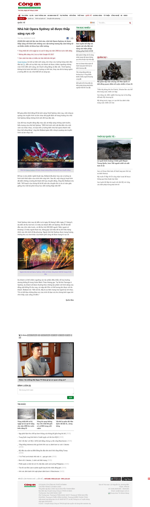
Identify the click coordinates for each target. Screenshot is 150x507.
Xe (121, 15)
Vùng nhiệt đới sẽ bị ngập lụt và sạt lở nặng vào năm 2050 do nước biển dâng (45, 51)
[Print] (72, 38)
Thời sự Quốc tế (40, 18)
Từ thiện (107, 15)
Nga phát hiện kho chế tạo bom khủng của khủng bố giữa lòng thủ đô (42, 433)
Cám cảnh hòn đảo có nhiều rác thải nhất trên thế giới (37, 58)
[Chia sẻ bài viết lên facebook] (68, 38)
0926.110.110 (55, 479)
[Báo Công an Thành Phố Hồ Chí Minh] (19, 14)
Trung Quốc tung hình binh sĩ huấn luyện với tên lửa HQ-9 (38, 437)
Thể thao (80, 15)
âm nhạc (61, 335)
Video (126, 15)
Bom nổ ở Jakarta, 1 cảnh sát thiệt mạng (33, 460)
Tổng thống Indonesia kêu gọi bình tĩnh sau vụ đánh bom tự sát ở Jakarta (44, 444)
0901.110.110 (65, 479)
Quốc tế (89, 15)
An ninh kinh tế (52, 15)
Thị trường (64, 15)
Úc (24, 64)
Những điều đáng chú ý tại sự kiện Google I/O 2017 (36, 54)
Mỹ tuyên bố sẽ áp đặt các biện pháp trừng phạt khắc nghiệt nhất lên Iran (84, 85)
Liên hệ (40, 479)
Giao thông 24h (40, 15)
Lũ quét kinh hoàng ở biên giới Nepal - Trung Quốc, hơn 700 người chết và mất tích (113, 163)
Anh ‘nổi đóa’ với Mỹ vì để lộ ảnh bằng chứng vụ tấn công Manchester (43, 441)
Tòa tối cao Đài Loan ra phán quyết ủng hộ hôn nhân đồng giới (40, 468)
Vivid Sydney (22, 62)
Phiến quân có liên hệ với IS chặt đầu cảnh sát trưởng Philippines (41, 464)
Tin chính (25, 15)
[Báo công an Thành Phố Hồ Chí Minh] (29, 5)
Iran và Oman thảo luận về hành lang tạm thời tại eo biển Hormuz (84, 66)
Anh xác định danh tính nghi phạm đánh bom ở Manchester (39, 471)
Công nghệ (115, 15)
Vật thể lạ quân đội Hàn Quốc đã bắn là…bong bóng (64, 424)
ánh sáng (54, 335)
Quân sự (31, 18)
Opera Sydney (30, 170)
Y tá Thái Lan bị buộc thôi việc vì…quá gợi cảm (35, 456)
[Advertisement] (90, 7)
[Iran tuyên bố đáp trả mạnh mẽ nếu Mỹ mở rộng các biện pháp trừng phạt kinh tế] (85, 36)
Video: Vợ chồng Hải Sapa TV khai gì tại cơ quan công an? (42, 380)
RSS (93, 22)
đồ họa (67, 335)
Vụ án (31, 15)
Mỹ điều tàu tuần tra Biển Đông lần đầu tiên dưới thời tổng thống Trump (43, 450)
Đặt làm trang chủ (27, 479)
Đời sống (72, 15)
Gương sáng (97, 15)
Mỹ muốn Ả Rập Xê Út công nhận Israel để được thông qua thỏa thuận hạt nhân (85, 57)
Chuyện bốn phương (53, 18)
